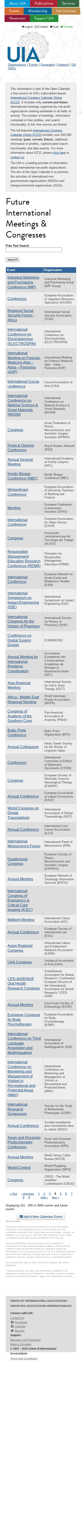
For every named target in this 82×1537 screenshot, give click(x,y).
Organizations (17, 64)
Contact (43, 26)
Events (14, 11)
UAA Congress (20, 962)
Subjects (63, 64)
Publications (44, 3)
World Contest (19, 1168)
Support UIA (44, 18)
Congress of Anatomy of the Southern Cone (20, 716)
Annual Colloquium (23, 747)
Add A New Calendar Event (42, 1216)
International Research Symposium (18, 1109)
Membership (37, 11)
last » (55, 1197)
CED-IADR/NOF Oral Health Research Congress (24, 983)
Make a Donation (20, 1344)
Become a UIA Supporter (25, 1340)
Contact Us (17, 1318)
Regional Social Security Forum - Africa (21, 315)
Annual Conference (23, 796)
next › (44, 1197)
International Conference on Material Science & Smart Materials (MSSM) (23, 405)
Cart (55, 26)
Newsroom (17, 18)
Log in (29, 26)
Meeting (14, 508)
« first (13, 1193)
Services (68, 3)
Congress (15, 430)
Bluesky (20, 1330)
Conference (17, 299)
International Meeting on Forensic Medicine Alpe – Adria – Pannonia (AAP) (24, 362)
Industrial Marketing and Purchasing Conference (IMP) (23, 282)
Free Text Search (17, 245)
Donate (68, 26)
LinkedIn (20, 1326)
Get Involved (66, 11)
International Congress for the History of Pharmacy (24, 621)
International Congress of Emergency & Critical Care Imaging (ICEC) (20, 900)
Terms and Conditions (23, 1358)
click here (59, 152)
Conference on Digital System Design (19, 640)
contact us (17, 157)
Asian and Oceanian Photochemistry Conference (24, 1142)
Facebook (21, 1322)
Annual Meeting (20, 879)
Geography (48, 64)
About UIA (17, 3)
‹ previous (27, 1193)
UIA (23, 44)
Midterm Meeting (21, 920)
